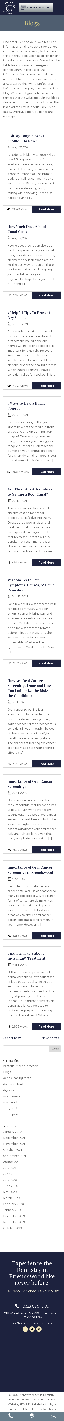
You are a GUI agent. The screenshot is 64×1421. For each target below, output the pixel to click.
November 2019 (14, 1222)
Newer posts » (51, 1038)
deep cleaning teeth (17, 1078)
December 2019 (14, 1216)
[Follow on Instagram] (39, 1329)
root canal (10, 1102)
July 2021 (9, 1168)
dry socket (10, 1090)
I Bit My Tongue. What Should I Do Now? (26, 138)
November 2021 (14, 1143)
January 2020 (12, 1210)
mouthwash (11, 1096)
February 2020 (13, 1204)
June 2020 (10, 1186)
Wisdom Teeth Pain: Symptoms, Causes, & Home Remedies (31, 584)
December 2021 (14, 1137)
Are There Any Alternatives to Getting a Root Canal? (30, 491)
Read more (46, 209)
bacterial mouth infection (20, 1066)
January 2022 (12, 1131)
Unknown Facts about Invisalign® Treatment (26, 956)
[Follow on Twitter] (32, 1329)
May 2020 (10, 1192)
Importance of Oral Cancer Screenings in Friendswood (30, 870)
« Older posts (12, 1038)
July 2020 (10, 1179)
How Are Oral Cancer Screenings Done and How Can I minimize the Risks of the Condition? (30, 688)
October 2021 (12, 1149)
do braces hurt (13, 1084)
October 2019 (12, 1228)
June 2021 (10, 1173)
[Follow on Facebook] (25, 1329)
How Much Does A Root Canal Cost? (27, 229)
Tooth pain (10, 1114)
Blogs (7, 1072)
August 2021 (11, 1162)
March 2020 (11, 1198)
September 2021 (14, 1156)
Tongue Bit (11, 1108)
